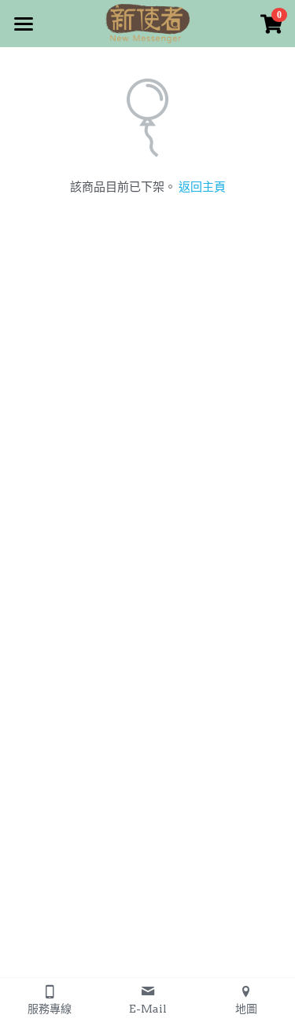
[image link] (147, 22)
